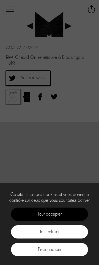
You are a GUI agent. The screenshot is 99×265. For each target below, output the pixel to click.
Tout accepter (50, 214)
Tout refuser (49, 232)
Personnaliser (49, 249)
